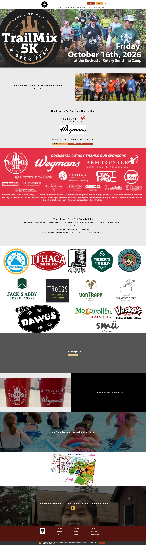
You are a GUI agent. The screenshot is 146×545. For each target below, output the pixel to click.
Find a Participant (81, 7)
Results (76, 534)
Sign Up (91, 3)
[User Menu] (105, 3)
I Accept (102, 543)
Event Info (66, 7)
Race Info (59, 7)
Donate (99, 3)
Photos (59, 537)
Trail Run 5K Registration (59, 143)
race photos (73, 355)
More (103, 7)
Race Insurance (95, 534)
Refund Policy (96, 7)
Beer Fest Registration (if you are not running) (80, 143)
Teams (58, 534)
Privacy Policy (53, 543)
